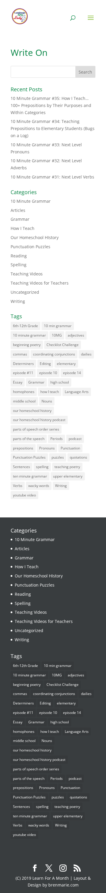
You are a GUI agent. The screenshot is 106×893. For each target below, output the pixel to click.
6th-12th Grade (25, 325)
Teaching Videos (27, 274)
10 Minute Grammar (31, 201)
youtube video (24, 495)
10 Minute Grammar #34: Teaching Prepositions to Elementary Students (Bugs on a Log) (53, 128)
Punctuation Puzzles (30, 246)
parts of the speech (28, 438)
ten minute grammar (30, 476)
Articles (18, 210)
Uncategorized (25, 292)
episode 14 (72, 372)
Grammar (20, 219)
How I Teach (22, 228)
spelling (42, 466)
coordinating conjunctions (54, 354)
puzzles (58, 457)
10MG (57, 335)
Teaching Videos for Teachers (40, 283)
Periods (56, 438)
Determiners (23, 363)
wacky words (38, 485)
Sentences (21, 466)
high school (59, 382)
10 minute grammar (29, 335)
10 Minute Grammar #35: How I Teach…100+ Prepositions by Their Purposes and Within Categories (51, 105)
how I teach (49, 391)
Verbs (17, 485)
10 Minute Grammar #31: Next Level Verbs (52, 177)
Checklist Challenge (63, 344)
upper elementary (67, 476)
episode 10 (48, 372)
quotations (78, 457)
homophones (23, 391)
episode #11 (23, 372)
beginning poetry (27, 344)
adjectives (76, 335)
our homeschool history (32, 410)
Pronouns (47, 448)
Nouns (47, 401)
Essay (17, 382)
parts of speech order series (36, 429)
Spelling (18, 264)
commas (20, 354)
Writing (18, 301)
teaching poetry (67, 466)
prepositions (23, 448)
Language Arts (77, 391)
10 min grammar (58, 325)
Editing (45, 363)
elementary (66, 363)
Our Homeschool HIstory (35, 237)
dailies (86, 354)
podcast (75, 438)
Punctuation (70, 448)
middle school (24, 401)
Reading (19, 256)
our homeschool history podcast (39, 419)
